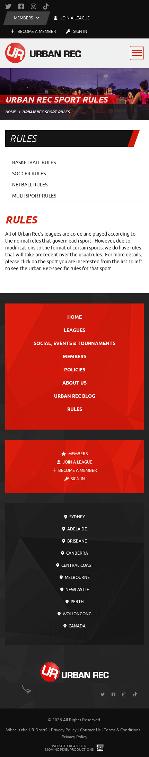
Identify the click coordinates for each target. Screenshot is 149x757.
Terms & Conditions (122, 730)
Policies (74, 370)
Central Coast (76, 565)
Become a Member (36, 31)
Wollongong (76, 614)
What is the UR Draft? (26, 730)
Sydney (76, 517)
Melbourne (77, 577)
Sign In (79, 31)
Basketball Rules (34, 163)
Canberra (76, 553)
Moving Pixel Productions (69, 749)
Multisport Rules (34, 196)
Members (74, 357)
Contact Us (90, 730)
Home (10, 111)
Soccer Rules (29, 174)
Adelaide (76, 529)
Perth (77, 602)
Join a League (77, 462)
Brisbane (76, 541)
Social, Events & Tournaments (74, 344)
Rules (74, 409)
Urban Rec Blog (74, 396)
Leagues (74, 330)
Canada (77, 626)
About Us (74, 383)
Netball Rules (29, 185)
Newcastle (76, 589)
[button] (26, 18)
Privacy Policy (64, 730)
